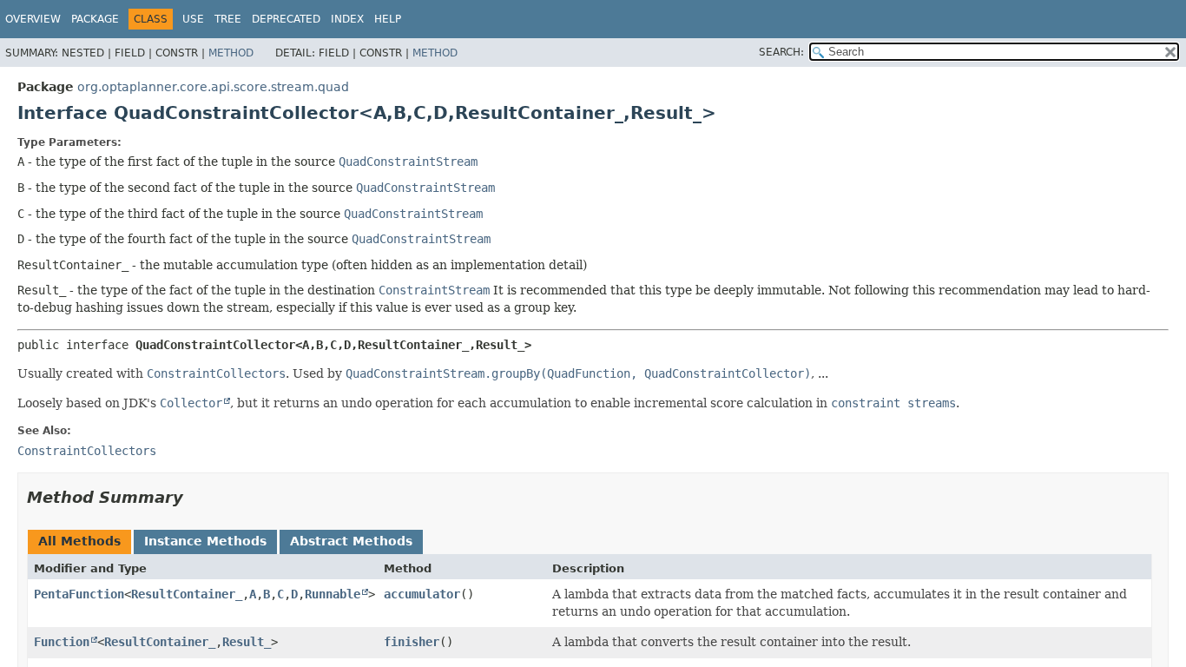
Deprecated (286, 19)
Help (387, 19)
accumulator (422, 594)
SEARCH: (781, 52)
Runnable (332, 594)
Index (347, 19)
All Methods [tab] (79, 541)
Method (231, 53)
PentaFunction (79, 594)
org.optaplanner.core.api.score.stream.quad (213, 87)
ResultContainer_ (186, 594)
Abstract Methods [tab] (351, 541)
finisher (411, 642)
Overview (33, 19)
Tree (227, 19)
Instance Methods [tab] (205, 541)
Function (61, 642)
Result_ (246, 642)
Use (193, 19)
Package (95, 19)
